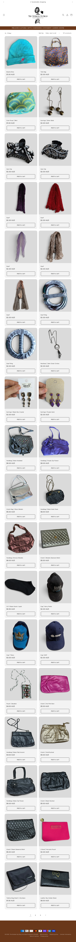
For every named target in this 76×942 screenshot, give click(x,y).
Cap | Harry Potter (46, 606)
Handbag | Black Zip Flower (15, 801)
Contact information (65, 934)
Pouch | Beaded (11, 703)
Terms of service (34, 936)
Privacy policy (44, 936)
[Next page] (45, 915)
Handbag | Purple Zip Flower (50, 460)
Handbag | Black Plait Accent (15, 752)
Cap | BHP (44, 655)
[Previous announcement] (4, 2)
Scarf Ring (44, 315)
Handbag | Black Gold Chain (49, 509)
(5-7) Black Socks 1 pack (14, 606)
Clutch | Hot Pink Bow (47, 703)
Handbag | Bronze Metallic (14, 558)
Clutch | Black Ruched (47, 801)
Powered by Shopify (32, 934)
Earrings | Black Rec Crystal (15, 412)
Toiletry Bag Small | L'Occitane (15, 898)
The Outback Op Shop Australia (18, 934)
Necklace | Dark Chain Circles (50, 363)
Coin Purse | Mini (11, 120)
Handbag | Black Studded (14, 460)
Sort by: (41, 33)
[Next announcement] (72, 2)
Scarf (8, 217)
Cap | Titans (10, 655)
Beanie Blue (10, 72)
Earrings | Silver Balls (47, 120)
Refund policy (44, 934)
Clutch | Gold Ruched (47, 752)
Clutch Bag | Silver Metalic (14, 509)
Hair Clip (9, 169)
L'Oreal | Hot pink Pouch (48, 849)
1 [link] (30, 915)
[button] (4, 15)
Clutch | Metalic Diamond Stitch (50, 558)
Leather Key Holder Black (48, 898)
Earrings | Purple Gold (47, 412)
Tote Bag (43, 72)
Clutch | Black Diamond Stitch (15, 849)
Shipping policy (54, 934)
